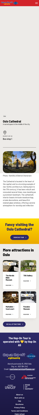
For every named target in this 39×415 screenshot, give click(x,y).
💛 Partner (12, 264)
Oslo (5, 116)
